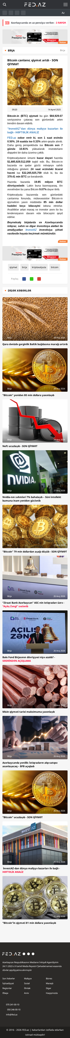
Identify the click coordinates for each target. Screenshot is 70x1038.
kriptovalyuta (39, 267)
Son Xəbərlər (8, 978)
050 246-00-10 (13, 1009)
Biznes (49, 978)
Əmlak (27, 988)
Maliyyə (28, 978)
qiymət (13, 267)
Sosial (27, 983)
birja (24, 267)
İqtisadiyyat (8, 983)
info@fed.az (11, 1014)
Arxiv (26, 993)
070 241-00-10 (12, 1004)
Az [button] (63, 13)
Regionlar (7, 988)
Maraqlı (49, 983)
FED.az (11, 137)
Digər (48, 988)
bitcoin (54, 267)
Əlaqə (5, 993)
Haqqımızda (52, 993)
